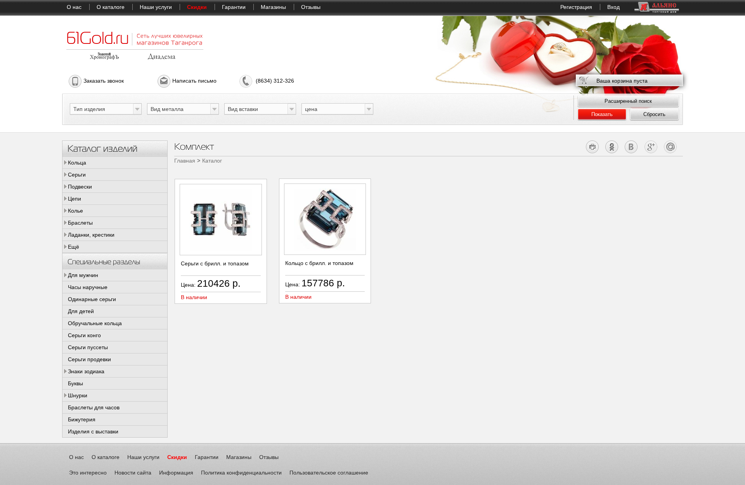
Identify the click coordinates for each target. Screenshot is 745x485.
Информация (176, 472)
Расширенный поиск (628, 101)
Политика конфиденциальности (241, 472)
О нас (74, 7)
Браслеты (80, 223)
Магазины (273, 7)
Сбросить (654, 114)
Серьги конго (84, 335)
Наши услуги (156, 7)
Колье (75, 211)
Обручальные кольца (95, 323)
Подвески (80, 187)
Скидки (197, 7)
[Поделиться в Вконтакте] (631, 146)
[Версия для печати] (592, 146)
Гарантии (234, 7)
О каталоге (111, 7)
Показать (602, 114)
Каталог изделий (102, 148)
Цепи (74, 199)
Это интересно (88, 472)
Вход (613, 7)
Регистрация (576, 7)
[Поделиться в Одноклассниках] (612, 146)
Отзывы (311, 7)
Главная (184, 161)
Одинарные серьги (92, 299)
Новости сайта (132, 472)
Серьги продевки (89, 359)
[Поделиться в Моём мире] (670, 146)
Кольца (77, 162)
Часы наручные (87, 287)
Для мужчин (83, 275)
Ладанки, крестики (91, 235)
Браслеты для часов (94, 407)
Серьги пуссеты (88, 347)
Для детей (81, 311)
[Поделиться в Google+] (651, 146)
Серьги (77, 174)
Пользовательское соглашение (328, 472)
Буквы (75, 383)
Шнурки (77, 395)
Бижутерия (81, 419)
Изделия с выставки (93, 431)
